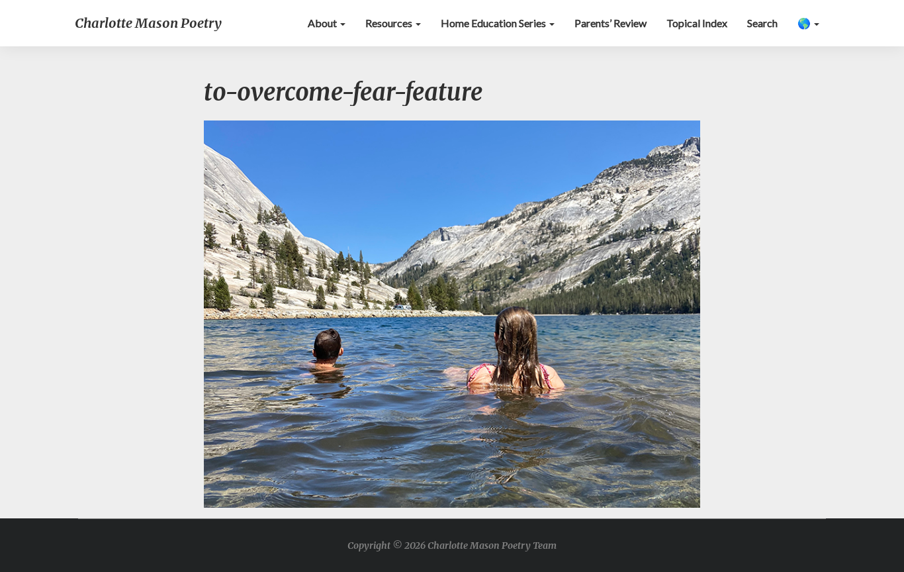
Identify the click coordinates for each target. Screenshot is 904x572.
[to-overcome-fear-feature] (452, 317)
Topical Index (696, 23)
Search (762, 23)
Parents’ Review (610, 23)
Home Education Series (494, 23)
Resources (389, 23)
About (323, 23)
